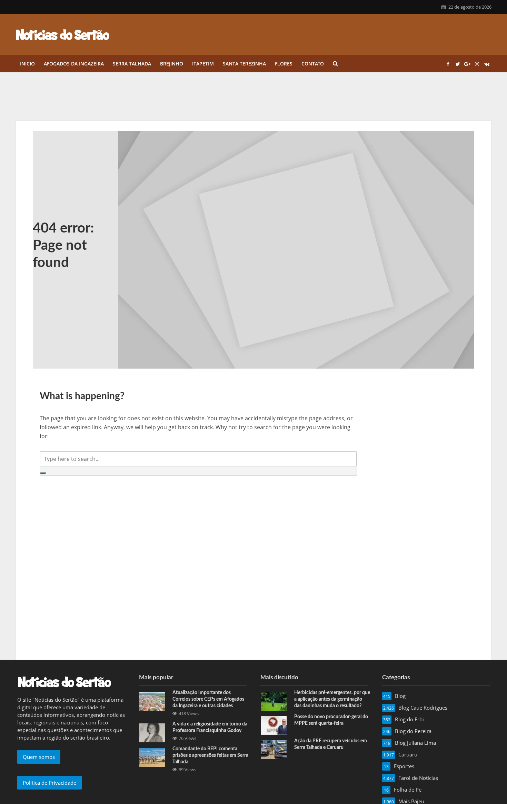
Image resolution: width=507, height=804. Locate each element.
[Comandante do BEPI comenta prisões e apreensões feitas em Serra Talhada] (152, 757)
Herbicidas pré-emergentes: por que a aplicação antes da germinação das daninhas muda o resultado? (332, 699)
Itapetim (203, 63)
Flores (283, 63)
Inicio (27, 63)
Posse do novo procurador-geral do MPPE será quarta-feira (331, 720)
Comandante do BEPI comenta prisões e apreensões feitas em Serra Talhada (210, 755)
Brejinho (171, 63)
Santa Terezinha (244, 63)
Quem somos (39, 756)
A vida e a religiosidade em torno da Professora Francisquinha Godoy (209, 727)
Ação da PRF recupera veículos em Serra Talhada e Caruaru (330, 744)
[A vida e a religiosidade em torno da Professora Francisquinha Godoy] (152, 732)
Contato (312, 63)
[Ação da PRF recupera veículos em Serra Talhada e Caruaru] (274, 749)
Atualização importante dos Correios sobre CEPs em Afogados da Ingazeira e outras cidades (208, 699)
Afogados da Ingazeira (74, 63)
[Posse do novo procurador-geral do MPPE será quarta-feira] (274, 725)
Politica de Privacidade (49, 782)
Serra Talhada (132, 63)
